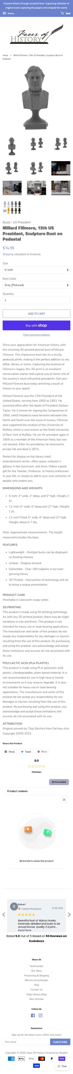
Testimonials (36, 966)
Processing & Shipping (36, 975)
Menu (10, 13)
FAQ (36, 985)
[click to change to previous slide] (3, 915)
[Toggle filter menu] (64, 800)
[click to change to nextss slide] (69, 915)
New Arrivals (36, 999)
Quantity (8, 294)
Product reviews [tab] (17, 791)
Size (5, 263)
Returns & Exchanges (36, 980)
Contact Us (36, 989)
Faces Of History (35, 1052)
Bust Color (9, 279)
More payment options (36, 335)
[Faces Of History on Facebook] (33, 1016)
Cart (67, 13)
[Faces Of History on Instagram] (40, 1016)
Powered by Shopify (57, 1052)
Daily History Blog (37, 994)
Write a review (59, 782)
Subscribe (60, 1042)
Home (5, 55)
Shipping (8, 254)
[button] (40, 925)
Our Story (36, 970)
